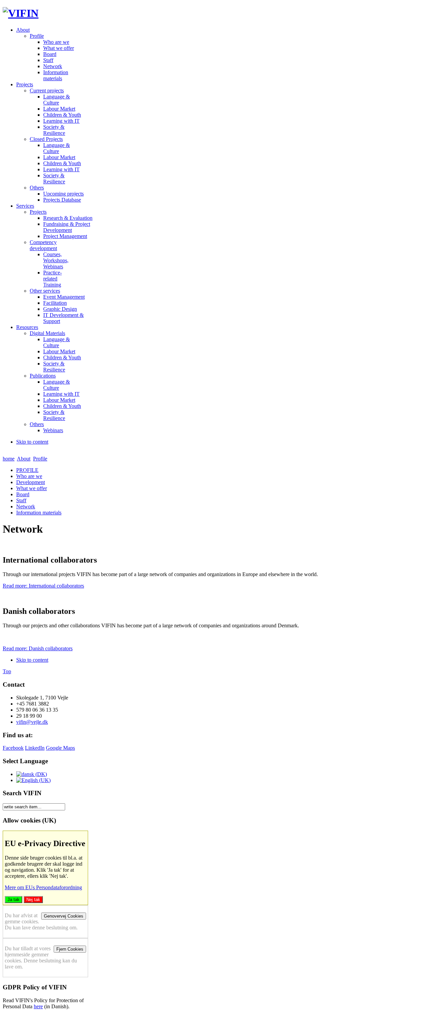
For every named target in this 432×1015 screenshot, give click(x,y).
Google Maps (60, 748)
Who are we (29, 476)
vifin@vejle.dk (32, 722)
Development (30, 482)
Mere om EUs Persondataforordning (43, 887)
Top (7, 671)
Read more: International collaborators (43, 586)
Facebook (13, 748)
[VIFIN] (20, 13)
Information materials (38, 512)
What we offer (31, 488)
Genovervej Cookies (63, 916)
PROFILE (27, 470)
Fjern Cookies (69, 949)
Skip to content (32, 442)
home (9, 458)
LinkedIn (35, 748)
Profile (40, 458)
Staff (21, 500)
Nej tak (33, 899)
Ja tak (13, 899)
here (38, 1006)
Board (22, 494)
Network (25, 506)
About (23, 458)
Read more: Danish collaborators (38, 648)
